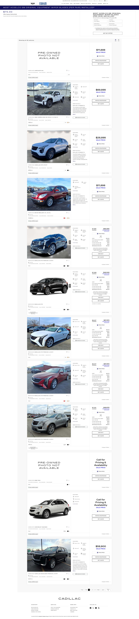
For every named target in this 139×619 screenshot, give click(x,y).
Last (103, 589)
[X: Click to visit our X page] (94, 608)
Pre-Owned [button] (77, 3)
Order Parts (54, 610)
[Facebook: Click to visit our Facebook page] (91, 608)
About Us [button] (105, 3)
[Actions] (69, 71)
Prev (86, 589)
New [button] (71, 3)
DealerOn (40, 616)
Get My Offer (107, 33)
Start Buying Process (100, 60)
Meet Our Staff (73, 610)
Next (98, 589)
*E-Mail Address (96, 23)
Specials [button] (94, 3)
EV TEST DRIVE (65, 3)
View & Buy (100, 253)
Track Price (101, 56)
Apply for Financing (55, 607)
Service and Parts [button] (86, 3)
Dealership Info (74, 607)
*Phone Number (112, 23)
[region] (100, 245)
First (81, 589)
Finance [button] (100, 3)
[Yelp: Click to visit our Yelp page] (99, 608)
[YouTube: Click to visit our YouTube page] (96, 608)
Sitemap (44, 616)
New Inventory (34, 607)
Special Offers (34, 610)
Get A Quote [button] (101, 63)
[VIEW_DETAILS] (49, 56)
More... (74, 114)
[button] (70, 99)
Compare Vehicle (105, 77)
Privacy (47, 616)
